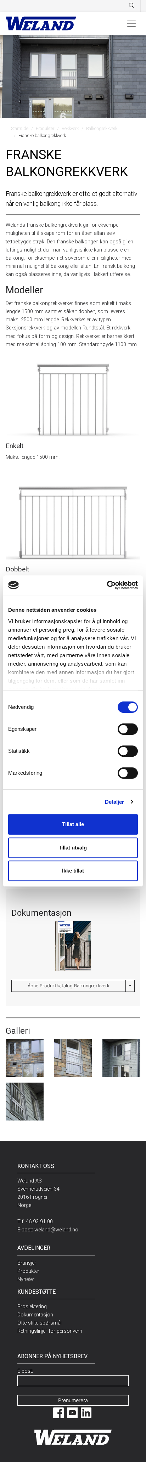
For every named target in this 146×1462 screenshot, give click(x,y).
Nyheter (25, 1279)
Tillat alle (73, 824)
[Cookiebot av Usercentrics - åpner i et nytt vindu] (107, 585)
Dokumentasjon (35, 1315)
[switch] (128, 729)
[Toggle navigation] (131, 23)
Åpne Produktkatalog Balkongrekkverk (69, 985)
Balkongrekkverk (101, 128)
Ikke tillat (73, 871)
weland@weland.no (56, 1230)
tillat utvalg (73, 848)
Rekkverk (70, 128)
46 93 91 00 (39, 1222)
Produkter (45, 128)
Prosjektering (32, 1307)
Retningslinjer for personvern (49, 1331)
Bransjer (26, 1263)
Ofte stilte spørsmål (39, 1323)
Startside (19, 128)
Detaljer (114, 802)
